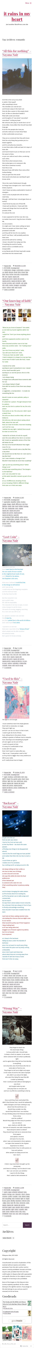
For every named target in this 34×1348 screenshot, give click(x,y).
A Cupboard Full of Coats (11, 1311)
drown (23, 272)
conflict (10, 1196)
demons (11, 272)
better (18, 502)
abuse (10, 975)
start (3, 993)
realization (16, 663)
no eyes (4, 663)
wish (13, 665)
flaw (27, 272)
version (4, 523)
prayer (4, 519)
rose (21, 519)
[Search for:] (11, 1225)
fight (21, 1198)
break (6, 652)
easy (26, 777)
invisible (17, 980)
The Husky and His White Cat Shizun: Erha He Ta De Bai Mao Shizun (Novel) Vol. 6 (15, 1304)
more (8, 657)
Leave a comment (9, 290)
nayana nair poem (7, 279)
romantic (17, 283)
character (18, 1194)
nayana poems (6, 281)
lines (17, 1203)
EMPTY (4, 779)
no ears (24, 661)
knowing (25, 506)
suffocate (12, 521)
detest (24, 1196)
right (12, 1209)
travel (16, 993)
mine (28, 654)
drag (21, 977)
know (8, 1203)
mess (16, 508)
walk (12, 287)
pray (3, 1209)
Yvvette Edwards (7, 1313)
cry (3, 272)
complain (17, 652)
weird (8, 523)
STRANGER (5, 1213)
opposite (16, 515)
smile (6, 285)
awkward (20, 1192)
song (25, 990)
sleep (21, 990)
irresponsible (24, 274)
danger (9, 504)
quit (14, 283)
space (9, 790)
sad (22, 283)
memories (11, 982)
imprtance (18, 1200)
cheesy (27, 1194)
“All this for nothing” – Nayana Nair (16, 53)
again (5, 777)
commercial (10, 977)
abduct (6, 975)
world (17, 665)
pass (13, 1207)
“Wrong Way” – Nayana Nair (12, 1010)
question (8, 1209)
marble (24, 654)
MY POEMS (7, 268)
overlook (5, 1207)
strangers (16, 285)
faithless (4, 506)
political (26, 1207)
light (9, 781)
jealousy (22, 980)
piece (22, 1207)
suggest (18, 521)
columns (4, 1196)
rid (26, 787)
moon (4, 657)
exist (13, 1198)
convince (26, 270)
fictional (17, 1198)
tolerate (23, 521)
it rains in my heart (17, 16)
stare (7, 521)
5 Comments (7, 1216)
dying (27, 1196)
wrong (21, 665)
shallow (12, 1211)
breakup (10, 777)
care (25, 975)
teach (10, 1213)
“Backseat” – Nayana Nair (10, 805)
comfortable (20, 270)
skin (3, 285)
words (20, 287)
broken (23, 502)
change (14, 270)
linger (8, 654)
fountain (22, 652)
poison (25, 517)
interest (24, 1200)
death (6, 272)
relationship (10, 519)
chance (4, 977)
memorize (22, 1203)
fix (24, 1198)
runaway (14, 990)
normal (4, 283)
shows (10, 665)
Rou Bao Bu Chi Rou (8, 1308)
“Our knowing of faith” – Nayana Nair (17, 302)
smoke (11, 285)
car (23, 975)
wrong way (25, 1213)
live (12, 781)
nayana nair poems (18, 279)
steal (7, 993)
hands (9, 506)
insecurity (17, 274)
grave (8, 1200)
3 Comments (7, 526)
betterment (7, 270)
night (23, 281)
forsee (4, 1200)
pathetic (17, 517)
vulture (9, 287)
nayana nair (16, 276)
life (3, 276)
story (23, 1211)
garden (16, 779)
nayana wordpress (16, 281)
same (3, 1211)
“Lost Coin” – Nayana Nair (10, 538)
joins (28, 1200)
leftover (4, 781)
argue (10, 1192)
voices (4, 287)
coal (9, 652)
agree (6, 1192)
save (27, 519)
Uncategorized (15, 268)
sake (26, 1209)
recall (4, 990)
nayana (10, 276)
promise (9, 283)
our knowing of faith (8, 517)
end (23, 504)
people (18, 1207)
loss (11, 654)
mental (16, 982)
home (12, 980)
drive (19, 272)
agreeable (7, 502)
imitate (21, 506)
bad (14, 975)
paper (10, 1207)
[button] (7, 1333)
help (7, 274)
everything (8, 1198)
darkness (17, 977)
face (26, 504)
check (23, 1194)
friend (4, 980)
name (25, 781)
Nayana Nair (7, 266)
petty (21, 517)
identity (13, 1200)
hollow (11, 274)
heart (3, 274)
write (20, 1213)
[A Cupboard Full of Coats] (29, 1313)
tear (10, 993)
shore (17, 1211)
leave (3, 654)
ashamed (14, 1192)
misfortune (20, 781)
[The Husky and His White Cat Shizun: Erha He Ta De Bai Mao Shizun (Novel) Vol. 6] (29, 1303)
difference (19, 504)
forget (8, 779)
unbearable (22, 993)
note (15, 988)
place (18, 988)
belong (9, 1194)
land (11, 1203)
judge (4, 1203)
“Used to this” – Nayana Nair (12, 680)
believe (4, 1194)
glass (19, 779)
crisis (19, 1196)
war (17, 1213)
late (27, 980)
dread (15, 272)
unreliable (23, 285)
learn (27, 779)
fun (12, 779)
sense (7, 1211)
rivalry (16, 1209)
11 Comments (8, 997)
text (13, 993)
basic (25, 1192)
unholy (4, 995)
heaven (8, 980)
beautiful (13, 502)
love (6, 276)
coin (12, 652)
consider (15, 1196)
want (16, 287)
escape (26, 977)
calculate (18, 975)
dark (22, 777)
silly (20, 1211)
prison (15, 787)
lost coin (15, 654)
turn (14, 1213)
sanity (25, 283)
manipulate (11, 508)
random (9, 663)
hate (13, 506)
